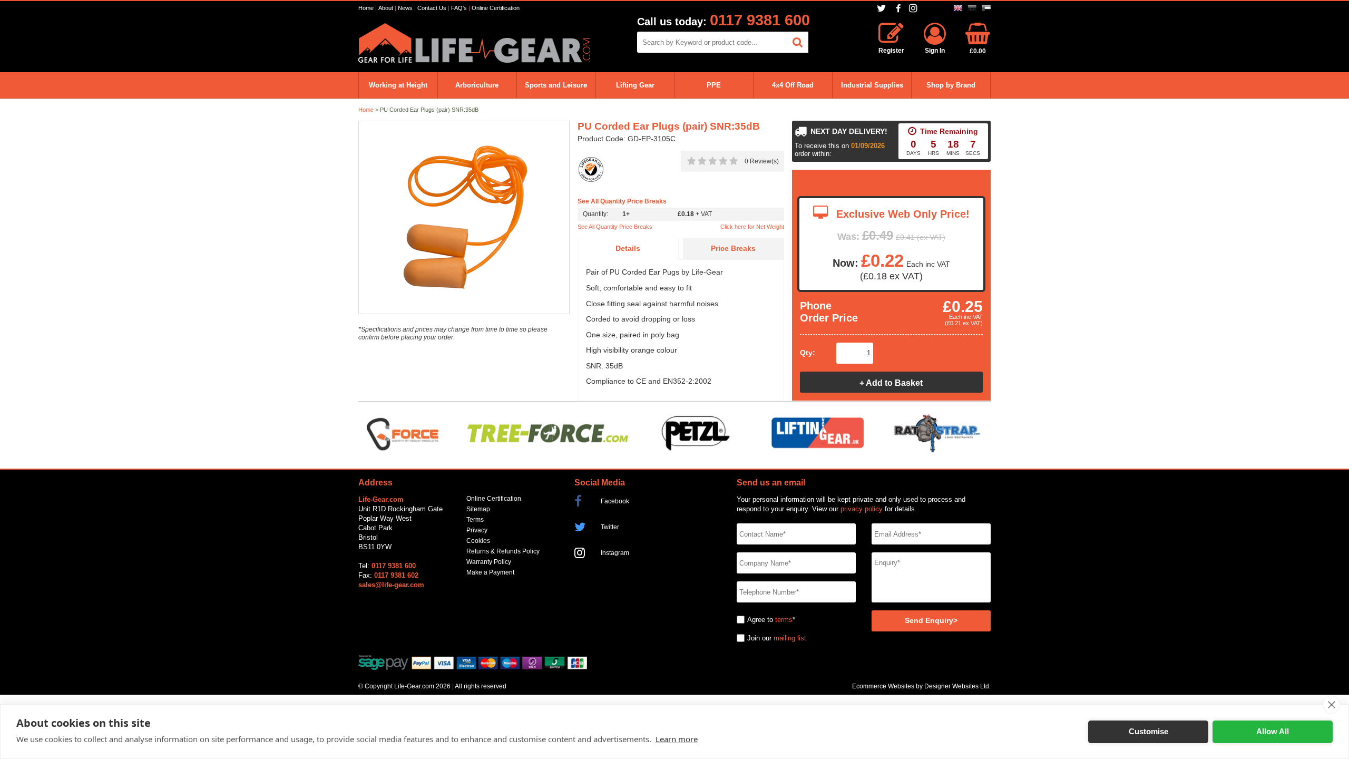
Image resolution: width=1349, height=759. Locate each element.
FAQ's (459, 8)
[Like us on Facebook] (898, 8)
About (385, 8)
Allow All (1272, 731)
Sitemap (478, 509)
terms (784, 620)
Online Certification (496, 8)
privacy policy (861, 509)
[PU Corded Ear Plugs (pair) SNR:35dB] (464, 218)
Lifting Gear (635, 85)
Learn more (677, 739)
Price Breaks (733, 248)
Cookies (478, 540)
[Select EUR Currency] (971, 8)
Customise (1148, 731)
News (405, 8)
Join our (759, 638)
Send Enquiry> (931, 621)
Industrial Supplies (872, 85)
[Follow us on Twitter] (882, 8)
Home (366, 8)
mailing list (790, 638)
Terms (475, 519)
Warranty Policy (488, 562)
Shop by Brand (950, 85)
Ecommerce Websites (883, 686)
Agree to (760, 620)
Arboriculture (476, 85)
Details (627, 248)
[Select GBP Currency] (957, 8)
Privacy (476, 530)
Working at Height (398, 85)
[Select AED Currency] (986, 8)
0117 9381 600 (760, 20)
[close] (1331, 705)
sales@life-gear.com (391, 585)
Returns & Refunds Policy (503, 551)
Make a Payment (490, 572)
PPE (714, 85)
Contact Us (431, 8)
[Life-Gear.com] (474, 60)
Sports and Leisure (556, 85)
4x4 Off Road (793, 85)
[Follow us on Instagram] (914, 8)
